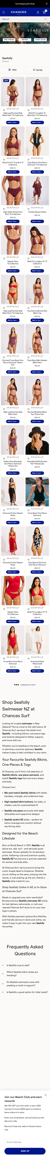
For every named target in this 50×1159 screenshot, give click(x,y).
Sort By (39, 70)
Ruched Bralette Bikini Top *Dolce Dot (37, 413)
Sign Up (25, 1151)
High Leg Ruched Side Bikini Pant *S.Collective (12, 114)
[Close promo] (47, 3)
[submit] (46, 19)
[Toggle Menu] (3, 12)
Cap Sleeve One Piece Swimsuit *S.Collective (37, 163)
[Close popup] (45, 1095)
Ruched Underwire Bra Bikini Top (37, 312)
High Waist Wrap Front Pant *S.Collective (12, 213)
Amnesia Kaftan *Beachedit (37, 662)
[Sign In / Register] (38, 12)
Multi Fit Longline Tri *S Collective (37, 262)
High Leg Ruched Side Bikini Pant (12, 413)
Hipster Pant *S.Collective (12, 262)
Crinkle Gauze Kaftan (37, 212)
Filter (14, 70)
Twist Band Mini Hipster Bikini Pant (37, 361)
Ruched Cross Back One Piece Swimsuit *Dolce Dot (12, 362)
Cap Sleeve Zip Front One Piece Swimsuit (37, 563)
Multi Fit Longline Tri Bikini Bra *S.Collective (37, 114)
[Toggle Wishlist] (12, 106)
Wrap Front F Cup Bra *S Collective (12, 163)
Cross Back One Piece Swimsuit (37, 514)
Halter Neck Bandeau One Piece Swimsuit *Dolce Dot (13, 463)
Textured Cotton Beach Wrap (13, 514)
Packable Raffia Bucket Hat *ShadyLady (37, 462)
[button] (7, 101)
